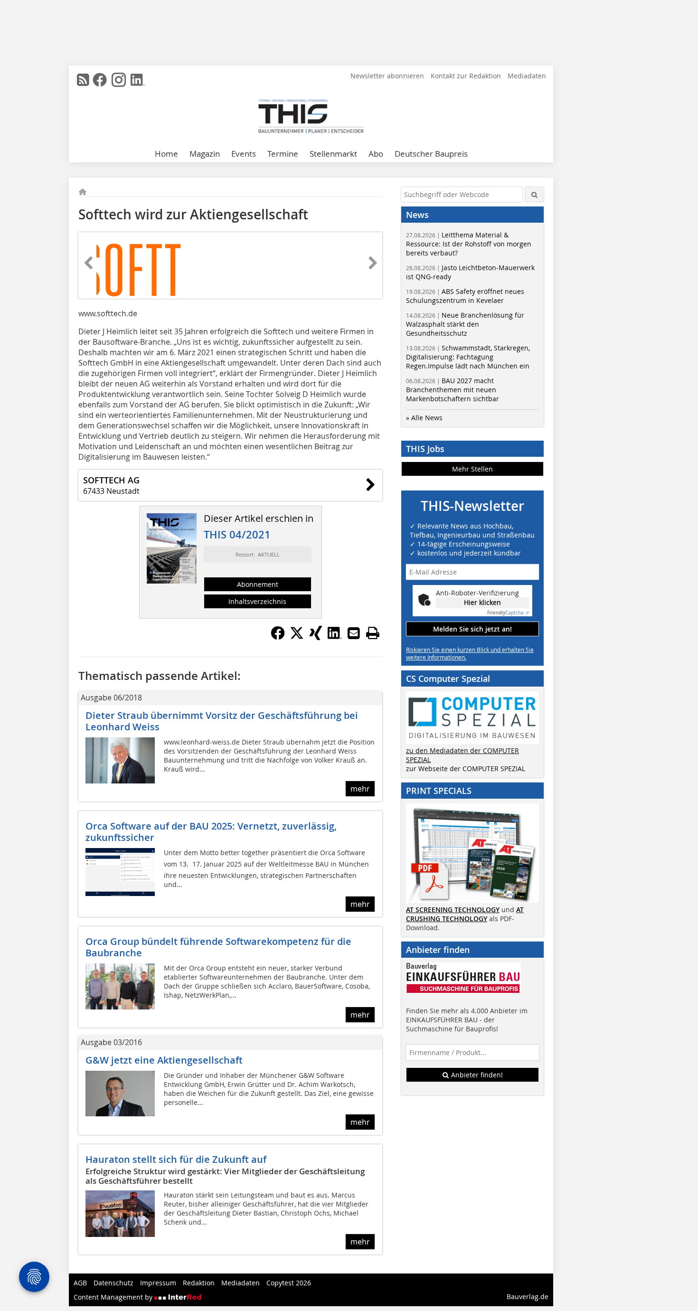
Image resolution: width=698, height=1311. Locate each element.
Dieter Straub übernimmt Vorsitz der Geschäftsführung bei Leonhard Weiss (221, 721)
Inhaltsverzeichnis (257, 601)
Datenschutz (113, 1282)
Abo (375, 153)
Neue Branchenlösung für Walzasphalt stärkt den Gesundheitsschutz (465, 324)
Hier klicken (482, 602)
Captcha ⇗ (508, 613)
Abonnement (257, 584)
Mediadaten (527, 75)
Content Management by (114, 1297)
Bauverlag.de (527, 1296)
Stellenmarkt (333, 153)
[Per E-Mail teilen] (353, 633)
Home (166, 153)
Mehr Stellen (472, 468)
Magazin (204, 153)
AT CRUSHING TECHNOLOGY (465, 914)
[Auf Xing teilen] (315, 637)
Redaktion (199, 1282)
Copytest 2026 (288, 1282)
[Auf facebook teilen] (277, 637)
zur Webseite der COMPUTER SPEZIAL (465, 768)
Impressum (158, 1282)
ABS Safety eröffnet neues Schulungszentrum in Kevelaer (465, 296)
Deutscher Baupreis (431, 153)
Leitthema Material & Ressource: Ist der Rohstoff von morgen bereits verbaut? (468, 243)
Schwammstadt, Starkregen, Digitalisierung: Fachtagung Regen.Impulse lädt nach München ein (468, 356)
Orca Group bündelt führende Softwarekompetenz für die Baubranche (218, 947)
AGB (80, 1282)
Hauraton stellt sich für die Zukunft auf (175, 1159)
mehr (360, 788)
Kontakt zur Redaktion (466, 75)
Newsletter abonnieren (387, 75)
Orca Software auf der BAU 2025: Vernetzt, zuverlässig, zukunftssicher (211, 832)
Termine (282, 153)
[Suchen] (534, 194)
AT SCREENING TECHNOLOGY (453, 909)
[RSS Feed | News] (83, 79)
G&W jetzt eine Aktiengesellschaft (164, 1060)
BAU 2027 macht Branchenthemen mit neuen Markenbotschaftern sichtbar (452, 389)
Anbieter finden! (476, 1074)
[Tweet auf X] (296, 637)
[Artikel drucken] (372, 633)
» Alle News (424, 417)
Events (243, 153)
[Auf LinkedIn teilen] (334, 637)
